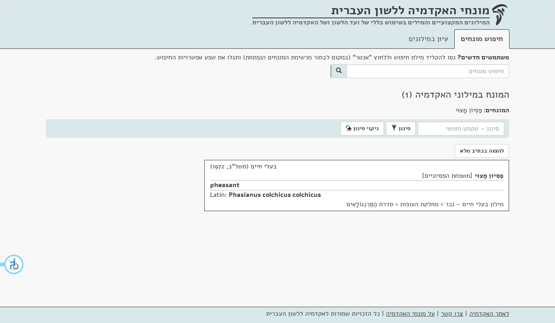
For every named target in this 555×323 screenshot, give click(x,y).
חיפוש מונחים (482, 39)
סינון (403, 128)
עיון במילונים (428, 39)
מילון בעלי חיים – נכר (474, 204)
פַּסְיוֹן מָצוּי (489, 175)
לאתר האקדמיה (489, 313)
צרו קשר (452, 313)
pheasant (225, 185)
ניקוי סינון (365, 128)
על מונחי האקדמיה (410, 313)
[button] (12, 264)
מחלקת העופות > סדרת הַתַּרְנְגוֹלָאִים (392, 204)
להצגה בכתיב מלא (482, 151)
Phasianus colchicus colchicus (275, 194)
